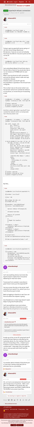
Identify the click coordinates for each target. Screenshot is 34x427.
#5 (30, 379)
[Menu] (5, 1)
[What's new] (26, 1)
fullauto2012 (7, 13)
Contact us (6, 409)
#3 (30, 318)
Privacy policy (21, 409)
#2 (30, 272)
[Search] (29, 1)
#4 (30, 360)
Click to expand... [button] (17, 334)
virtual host (6, 14)
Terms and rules (13, 409)
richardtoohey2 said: (9, 322)
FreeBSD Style (8, 407)
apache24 (22, 13)
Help (27, 409)
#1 (30, 24)
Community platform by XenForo (16, 413)
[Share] (28, 24)
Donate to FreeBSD (23, 6)
